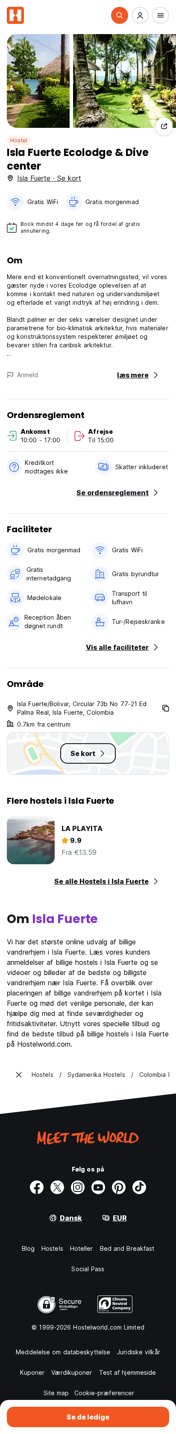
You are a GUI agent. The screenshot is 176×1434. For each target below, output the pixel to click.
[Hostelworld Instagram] (78, 1187)
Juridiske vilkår (138, 1352)
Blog (28, 1248)
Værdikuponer (71, 1372)
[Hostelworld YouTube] (98, 1187)
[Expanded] (19, 1075)
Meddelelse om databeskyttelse (63, 1352)
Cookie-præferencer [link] (104, 1392)
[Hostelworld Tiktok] (139, 1187)
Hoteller (81, 1248)
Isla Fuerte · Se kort (49, 178)
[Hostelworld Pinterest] (119, 1187)
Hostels (52, 1248)
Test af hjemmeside (127, 1372)
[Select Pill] (119, 15)
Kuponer (32, 1372)
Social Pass (87, 1268)
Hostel (18, 140)
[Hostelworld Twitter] (57, 1187)
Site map (56, 1392)
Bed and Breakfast (127, 1248)
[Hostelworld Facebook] (37, 1187)
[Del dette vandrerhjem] (164, 126)
